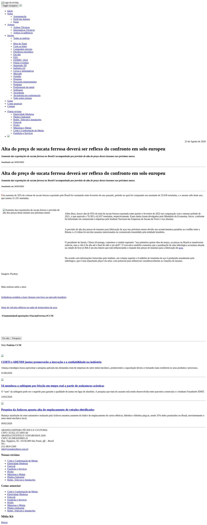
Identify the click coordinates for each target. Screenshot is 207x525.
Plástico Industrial (21, 117)
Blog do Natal (20, 43)
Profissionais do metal (23, 87)
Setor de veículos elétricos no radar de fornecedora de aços (29, 307)
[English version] (8, 136)
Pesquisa (17, 79)
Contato (11, 106)
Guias (10, 101)
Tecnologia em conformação (26, 95)
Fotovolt (17, 122)
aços (181, 248)
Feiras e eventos (21, 62)
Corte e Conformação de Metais (28, 130)
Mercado (17, 73)
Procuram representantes (25, 82)
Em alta (17, 54)
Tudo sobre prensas (22, 98)
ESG (15, 57)
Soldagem (18, 90)
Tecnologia (18, 92)
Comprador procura (22, 49)
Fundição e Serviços (23, 133)
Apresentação (19, 16)
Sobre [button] (10, 13)
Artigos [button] (10, 24)
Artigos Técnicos (21, 27)
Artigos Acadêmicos (23, 32)
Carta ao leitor (20, 46)
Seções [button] (10, 35)
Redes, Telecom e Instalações (27, 119)
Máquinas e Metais (22, 128)
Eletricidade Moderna (23, 114)
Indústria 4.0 (19, 68)
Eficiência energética (23, 52)
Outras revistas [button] (14, 111)
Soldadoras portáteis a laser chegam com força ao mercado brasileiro (33, 297)
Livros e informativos (23, 71)
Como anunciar (14, 103)
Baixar (4, 522)
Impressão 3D (20, 65)
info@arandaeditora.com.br (14, 449)
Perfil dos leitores (21, 19)
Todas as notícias (21, 38)
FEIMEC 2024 (20, 60)
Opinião (17, 76)
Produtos (17, 84)
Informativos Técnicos (24, 30)
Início (10, 11)
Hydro (16, 125)
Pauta (16, 22)
